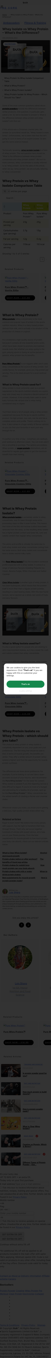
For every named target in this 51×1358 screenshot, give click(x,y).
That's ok (25, 684)
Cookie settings (25, 691)
